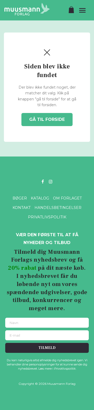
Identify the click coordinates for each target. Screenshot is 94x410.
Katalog (40, 198)
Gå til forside (47, 119)
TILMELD (47, 348)
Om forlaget (67, 198)
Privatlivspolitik (47, 217)
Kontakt (22, 207)
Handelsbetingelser (57, 207)
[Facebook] (43, 181)
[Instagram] (50, 181)
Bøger (20, 198)
